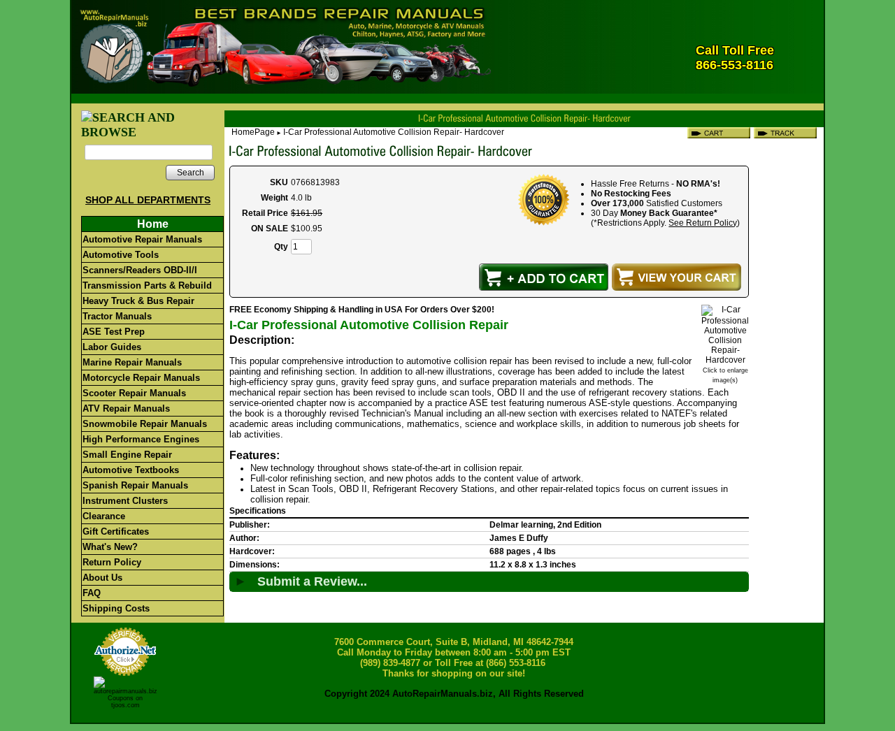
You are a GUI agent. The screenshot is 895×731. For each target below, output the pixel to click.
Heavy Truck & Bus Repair (138, 301)
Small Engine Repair (127, 454)
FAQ (92, 593)
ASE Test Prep (114, 331)
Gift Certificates (116, 531)
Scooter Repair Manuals (134, 393)
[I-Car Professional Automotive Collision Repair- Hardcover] (725, 360)
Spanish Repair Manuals (135, 485)
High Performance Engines (141, 439)
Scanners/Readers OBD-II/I (140, 270)
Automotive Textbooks (131, 470)
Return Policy (112, 562)
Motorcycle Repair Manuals (141, 377)
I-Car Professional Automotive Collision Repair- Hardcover (393, 132)
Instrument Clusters (125, 500)
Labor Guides (112, 347)
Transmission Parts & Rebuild (147, 285)
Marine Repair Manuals (132, 362)
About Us (102, 577)
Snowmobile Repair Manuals (145, 424)
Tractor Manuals (117, 316)
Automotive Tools (121, 254)
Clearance (104, 516)
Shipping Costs (116, 608)
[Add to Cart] (543, 277)
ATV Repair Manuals (126, 408)
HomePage (253, 132)
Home (153, 224)
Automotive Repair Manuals (142, 239)
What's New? (110, 547)
